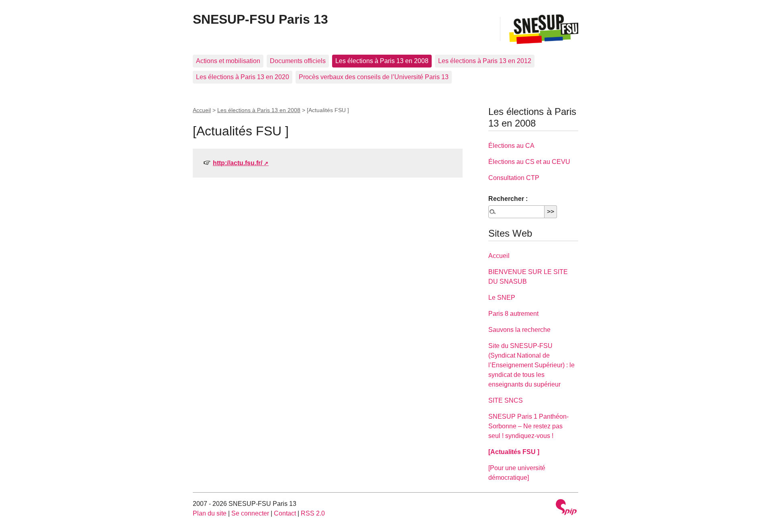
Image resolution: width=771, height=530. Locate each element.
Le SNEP (501, 297)
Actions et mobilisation (228, 60)
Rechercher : (508, 198)
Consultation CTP (513, 177)
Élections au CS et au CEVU (529, 161)
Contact (285, 513)
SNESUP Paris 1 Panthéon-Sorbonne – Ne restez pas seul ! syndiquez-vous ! (528, 426)
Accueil (202, 110)
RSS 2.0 (313, 513)
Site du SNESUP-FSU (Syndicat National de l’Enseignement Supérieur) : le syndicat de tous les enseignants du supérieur (531, 365)
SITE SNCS (505, 400)
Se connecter (250, 513)
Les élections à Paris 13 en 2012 (484, 60)
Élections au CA (511, 145)
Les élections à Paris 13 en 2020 (242, 77)
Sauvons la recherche (519, 329)
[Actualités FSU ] (513, 451)
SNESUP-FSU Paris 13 (260, 19)
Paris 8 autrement (513, 313)
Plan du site (209, 513)
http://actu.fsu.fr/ (237, 163)
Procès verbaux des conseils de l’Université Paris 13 (374, 77)
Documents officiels (298, 60)
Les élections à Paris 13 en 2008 (381, 60)
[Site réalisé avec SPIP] (566, 508)
